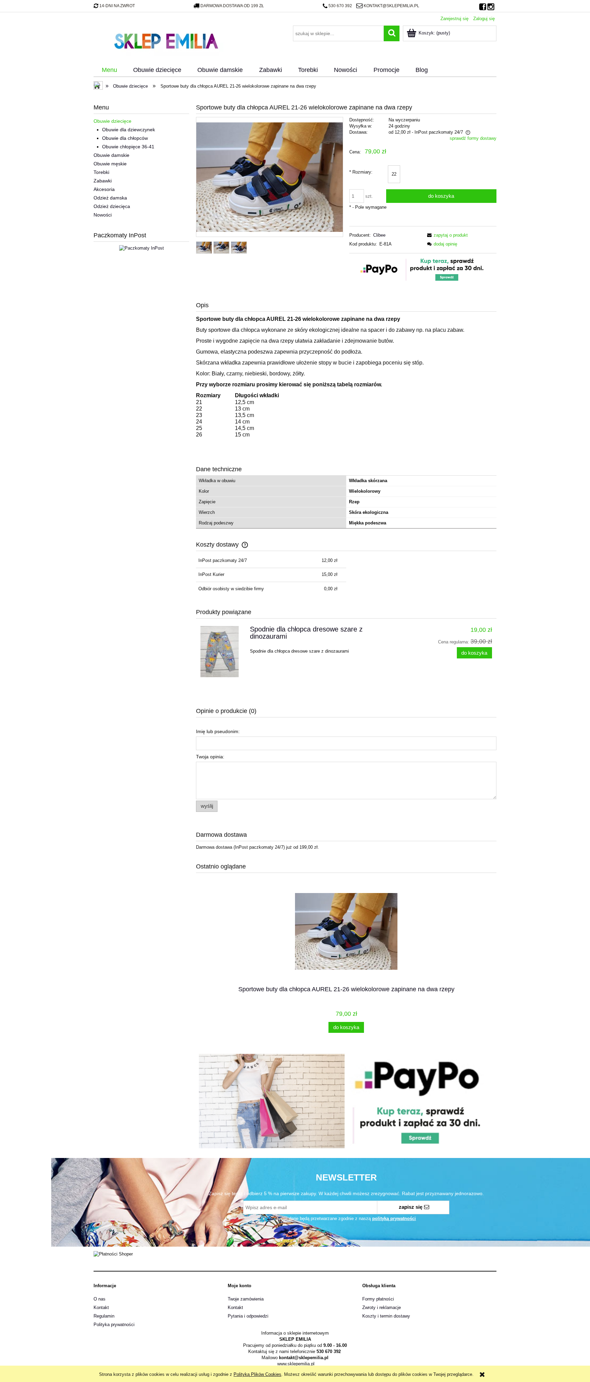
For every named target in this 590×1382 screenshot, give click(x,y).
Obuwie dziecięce (112, 121)
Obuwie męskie (110, 163)
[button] (446, 235)
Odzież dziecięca (112, 206)
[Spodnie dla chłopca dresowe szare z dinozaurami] (222, 651)
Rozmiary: (361, 172)
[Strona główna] (166, 40)
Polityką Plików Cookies (257, 1374)
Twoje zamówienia (246, 1299)
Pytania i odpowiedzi (248, 1316)
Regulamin (104, 1316)
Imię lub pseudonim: (218, 731)
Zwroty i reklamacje (381, 1307)
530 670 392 (340, 5)
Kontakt (101, 1307)
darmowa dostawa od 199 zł (232, 5)
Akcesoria (104, 189)
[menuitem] (109, 70)
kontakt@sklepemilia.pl (391, 5)
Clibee (379, 235)
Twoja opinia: (210, 756)
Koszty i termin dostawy (386, 1316)
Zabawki (103, 180)
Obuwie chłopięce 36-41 (128, 146)
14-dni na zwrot (117, 5)
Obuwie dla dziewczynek (128, 129)
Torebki (101, 172)
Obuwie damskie (111, 155)
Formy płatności (378, 1299)
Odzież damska (110, 197)
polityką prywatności (394, 1218)
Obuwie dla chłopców (125, 138)
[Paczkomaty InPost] (141, 247)
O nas (100, 1299)
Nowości (103, 215)
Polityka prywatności (114, 1324)
